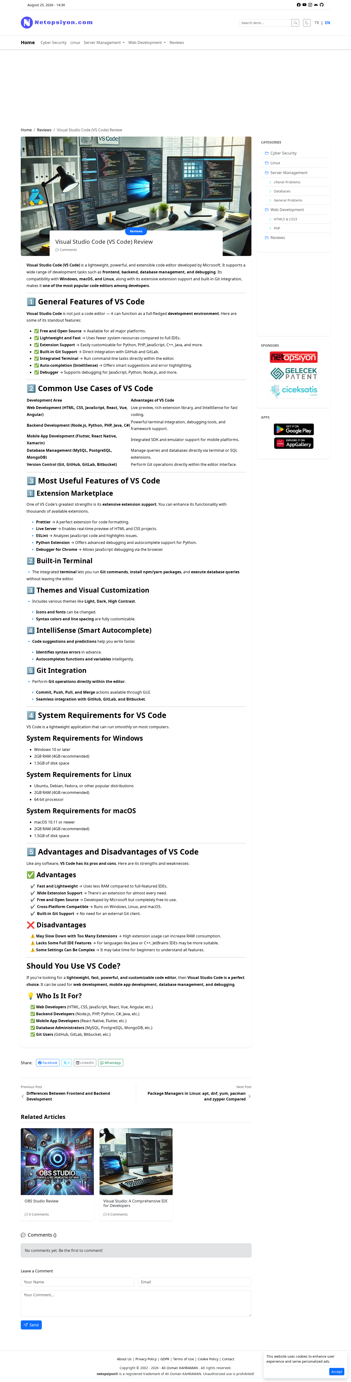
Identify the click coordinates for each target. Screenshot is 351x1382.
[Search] (295, 23)
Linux (75, 42)
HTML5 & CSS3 (285, 219)
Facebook (49, 1062)
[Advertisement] (175, 91)
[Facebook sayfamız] (299, 5)
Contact (228, 1359)
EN (327, 22)
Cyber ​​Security (54, 42)
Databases (282, 191)
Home (28, 42)
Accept (336, 1371)
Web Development (145, 42)
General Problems (288, 200)
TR (316, 22)
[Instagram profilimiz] (310, 5)
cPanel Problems (286, 182)
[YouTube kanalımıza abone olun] (304, 5)
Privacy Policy (146, 1359)
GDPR (164, 1359)
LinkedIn (86, 1062)
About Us (124, 1359)
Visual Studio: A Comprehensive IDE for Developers (135, 1203)
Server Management (103, 42)
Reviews (177, 42)
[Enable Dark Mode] (307, 23)
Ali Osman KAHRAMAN (180, 1368)
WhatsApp (112, 1062)
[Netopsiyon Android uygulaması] (316, 5)
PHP (276, 228)
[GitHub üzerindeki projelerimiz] (322, 5)
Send (34, 1325)
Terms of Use (183, 1359)
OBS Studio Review (41, 1201)
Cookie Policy (208, 1359)
